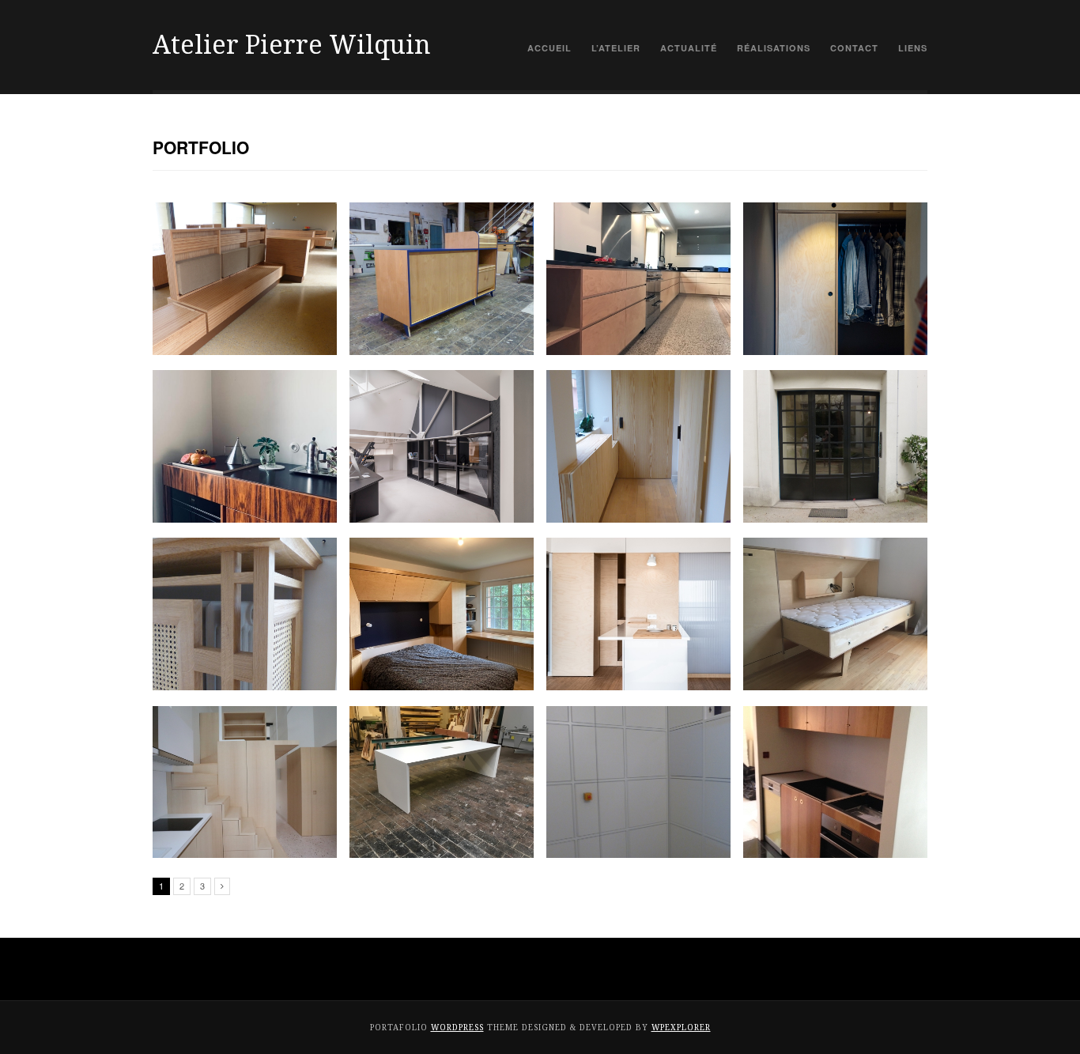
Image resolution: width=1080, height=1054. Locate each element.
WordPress (457, 1027)
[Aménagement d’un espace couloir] (638, 446)
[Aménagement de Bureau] (441, 782)
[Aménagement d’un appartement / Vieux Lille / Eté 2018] (245, 782)
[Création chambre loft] (441, 446)
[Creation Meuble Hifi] (441, 278)
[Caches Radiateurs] (245, 614)
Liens (912, 48)
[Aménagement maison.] (835, 278)
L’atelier (615, 48)
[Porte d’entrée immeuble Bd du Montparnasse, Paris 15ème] (835, 446)
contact (854, 48)
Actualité (688, 48)
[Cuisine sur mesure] (835, 782)
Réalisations (773, 48)
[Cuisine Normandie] (638, 278)
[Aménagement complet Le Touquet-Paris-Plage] (638, 614)
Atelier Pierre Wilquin (292, 45)
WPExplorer (681, 1027)
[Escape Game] (638, 782)
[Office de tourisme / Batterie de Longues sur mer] (245, 278)
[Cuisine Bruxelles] (245, 446)
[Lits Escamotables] (835, 614)
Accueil (549, 48)
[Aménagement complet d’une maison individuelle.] (441, 614)
